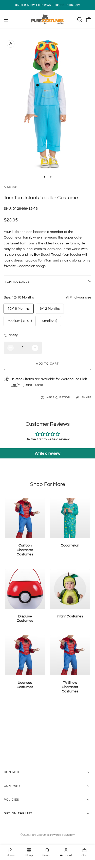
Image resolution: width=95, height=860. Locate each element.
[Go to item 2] (50, 177)
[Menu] (6, 19)
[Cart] (88, 19)
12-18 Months (19, 308)
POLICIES (11, 799)
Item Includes (17, 281)
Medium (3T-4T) (20, 321)
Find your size (80, 297)
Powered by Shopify (62, 834)
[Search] (79, 19)
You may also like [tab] (47, 731)
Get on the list (18, 813)
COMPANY (12, 786)
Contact (12, 772)
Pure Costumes (39, 834)
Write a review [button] (47, 453)
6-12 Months (50, 308)
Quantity (11, 335)
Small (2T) (49, 321)
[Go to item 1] (44, 177)
